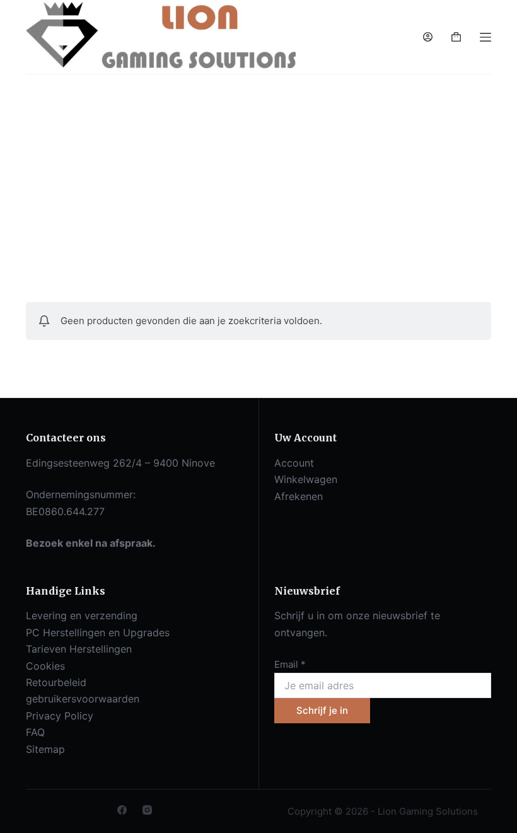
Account (294, 463)
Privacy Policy (59, 715)
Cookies (45, 666)
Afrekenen (298, 496)
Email (290, 664)
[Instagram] (147, 810)
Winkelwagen (305, 479)
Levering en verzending (81, 615)
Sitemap (45, 749)
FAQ (35, 732)
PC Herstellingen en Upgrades (98, 632)
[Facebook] (122, 810)
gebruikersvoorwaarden (82, 698)
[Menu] (485, 37)
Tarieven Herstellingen (79, 649)
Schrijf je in (322, 710)
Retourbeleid (56, 682)
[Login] (428, 37)
